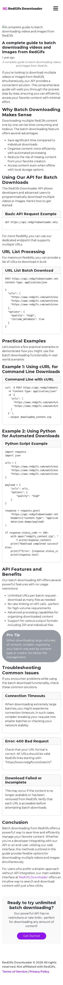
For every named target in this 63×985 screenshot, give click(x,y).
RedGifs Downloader (33, 877)
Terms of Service (14, 971)
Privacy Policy (39, 971)
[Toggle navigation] (55, 8)
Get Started (31, 936)
